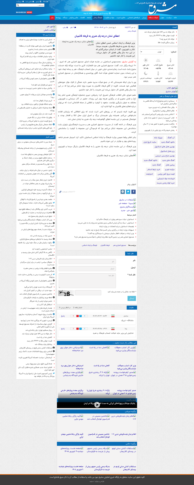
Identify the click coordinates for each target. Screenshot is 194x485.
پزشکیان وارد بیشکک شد (43, 344)
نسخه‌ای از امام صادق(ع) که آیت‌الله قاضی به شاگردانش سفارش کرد (160, 102)
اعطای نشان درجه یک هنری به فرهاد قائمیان (97, 36)
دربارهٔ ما (19, 2)
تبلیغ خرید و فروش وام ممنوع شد (40, 216)
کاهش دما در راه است (101, 365)
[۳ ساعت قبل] (70, 354)
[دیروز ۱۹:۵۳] (70, 379)
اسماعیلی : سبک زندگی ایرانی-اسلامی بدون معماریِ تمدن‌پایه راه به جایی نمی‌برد (106, 223)
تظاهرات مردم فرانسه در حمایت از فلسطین (37, 212)
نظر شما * (131, 274)
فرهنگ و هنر (97, 17)
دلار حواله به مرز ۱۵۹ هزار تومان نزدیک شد (159, 32)
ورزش (144, 17)
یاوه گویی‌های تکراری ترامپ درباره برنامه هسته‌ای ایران (36, 129)
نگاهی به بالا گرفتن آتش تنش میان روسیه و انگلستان (37, 253)
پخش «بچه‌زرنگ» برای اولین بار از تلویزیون (159, 130)
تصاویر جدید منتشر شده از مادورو (40, 49)
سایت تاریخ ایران (150, 142)
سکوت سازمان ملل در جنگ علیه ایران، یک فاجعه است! (36, 244)
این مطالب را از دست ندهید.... (124, 342)
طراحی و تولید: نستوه (97, 481)
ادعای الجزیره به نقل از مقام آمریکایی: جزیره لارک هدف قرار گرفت (35, 74)
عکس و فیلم (74, 17)
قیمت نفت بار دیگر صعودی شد (41, 114)
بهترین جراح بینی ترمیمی (165, 155)
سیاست (169, 17)
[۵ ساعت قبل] (70, 455)
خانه (175, 17)
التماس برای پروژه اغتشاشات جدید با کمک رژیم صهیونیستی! (36, 352)
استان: (173, 51)
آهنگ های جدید (168, 160)
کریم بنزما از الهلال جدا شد (42, 100)
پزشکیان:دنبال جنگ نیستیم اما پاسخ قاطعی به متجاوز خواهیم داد (37, 64)
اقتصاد (82, 17)
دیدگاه (65, 17)
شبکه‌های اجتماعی (134, 17)
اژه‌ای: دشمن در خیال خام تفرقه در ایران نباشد (36, 170)
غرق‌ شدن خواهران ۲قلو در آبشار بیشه (38, 53)
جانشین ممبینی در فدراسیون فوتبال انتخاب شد (98, 436)
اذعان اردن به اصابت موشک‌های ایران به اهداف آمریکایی (36, 41)
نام (134, 260)
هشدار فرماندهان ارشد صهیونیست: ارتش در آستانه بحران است (37, 309)
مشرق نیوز (156, 7)
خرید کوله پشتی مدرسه (166, 183)
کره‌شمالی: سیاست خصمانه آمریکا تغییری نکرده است (36, 359)
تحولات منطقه (153, 17)
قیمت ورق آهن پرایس (166, 174)
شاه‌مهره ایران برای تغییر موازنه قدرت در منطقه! (35, 46)
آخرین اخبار (50, 137)
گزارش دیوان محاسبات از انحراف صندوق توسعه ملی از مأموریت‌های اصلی (36, 325)
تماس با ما (29, 2)
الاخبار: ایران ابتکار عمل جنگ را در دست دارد (36, 180)
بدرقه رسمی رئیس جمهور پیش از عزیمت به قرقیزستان (97, 468)
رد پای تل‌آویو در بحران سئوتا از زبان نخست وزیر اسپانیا (36, 194)
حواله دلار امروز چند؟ (167, 39)
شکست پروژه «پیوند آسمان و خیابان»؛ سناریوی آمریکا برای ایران (36, 315)
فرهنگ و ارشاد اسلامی (89, 245)
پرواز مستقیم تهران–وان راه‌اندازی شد (38, 330)
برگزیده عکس (131, 443)
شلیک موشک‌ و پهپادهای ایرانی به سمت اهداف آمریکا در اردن (109, 403)
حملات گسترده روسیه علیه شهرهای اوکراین (36, 189)
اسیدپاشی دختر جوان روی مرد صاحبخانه (72, 367)
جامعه (89, 17)
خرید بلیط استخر (153, 169)
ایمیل (133, 267)
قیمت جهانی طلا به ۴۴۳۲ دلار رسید (161, 35)
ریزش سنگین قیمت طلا (166, 42)
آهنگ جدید (156, 164)
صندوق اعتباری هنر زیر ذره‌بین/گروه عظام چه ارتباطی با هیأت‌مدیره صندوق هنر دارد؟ (104, 237)
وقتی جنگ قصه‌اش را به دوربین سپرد (161, 107)
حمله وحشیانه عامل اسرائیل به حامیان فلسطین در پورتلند (35, 109)
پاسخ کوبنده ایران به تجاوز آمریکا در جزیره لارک (35, 121)
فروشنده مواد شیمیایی (166, 178)
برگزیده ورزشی (130, 411)
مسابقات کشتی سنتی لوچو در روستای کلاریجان (124, 468)
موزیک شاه (158, 137)
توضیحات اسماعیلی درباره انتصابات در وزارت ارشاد (116, 226)
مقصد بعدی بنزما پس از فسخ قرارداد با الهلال (36, 199)
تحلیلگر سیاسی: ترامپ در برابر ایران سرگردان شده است (37, 263)
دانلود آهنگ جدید (168, 142)
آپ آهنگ (171, 137)
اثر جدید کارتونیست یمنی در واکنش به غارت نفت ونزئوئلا (36, 276)
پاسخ (63, 316)
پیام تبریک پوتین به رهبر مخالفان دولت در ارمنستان (38, 185)
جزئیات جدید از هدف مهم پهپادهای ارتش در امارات (37, 231)
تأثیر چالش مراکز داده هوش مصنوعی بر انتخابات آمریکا (36, 175)
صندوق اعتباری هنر (119, 245)
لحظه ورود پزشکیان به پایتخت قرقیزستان (37, 297)
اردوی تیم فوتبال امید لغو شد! (41, 84)
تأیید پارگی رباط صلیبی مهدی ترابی (72, 436)
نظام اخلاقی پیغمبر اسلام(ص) (163, 110)
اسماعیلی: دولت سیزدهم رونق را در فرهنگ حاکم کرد (115, 219)
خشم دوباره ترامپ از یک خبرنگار (41, 301)
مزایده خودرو (170, 169)
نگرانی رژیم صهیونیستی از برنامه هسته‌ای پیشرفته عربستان (36, 149)
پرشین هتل (170, 164)
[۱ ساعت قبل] (123, 354)
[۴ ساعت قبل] (96, 379)
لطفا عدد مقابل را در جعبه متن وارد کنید (122, 292)
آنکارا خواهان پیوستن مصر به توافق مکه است (36, 154)
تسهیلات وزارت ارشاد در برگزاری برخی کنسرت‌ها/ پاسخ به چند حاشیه (110, 230)
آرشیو (37, 2)
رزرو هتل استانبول (167, 151)
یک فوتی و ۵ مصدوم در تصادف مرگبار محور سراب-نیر (38, 165)
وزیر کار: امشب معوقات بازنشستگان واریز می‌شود (126, 367)
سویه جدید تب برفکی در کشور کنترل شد (38, 290)
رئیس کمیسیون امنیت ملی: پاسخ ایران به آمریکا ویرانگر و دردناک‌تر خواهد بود (36, 375)
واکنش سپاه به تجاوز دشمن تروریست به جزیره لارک (36, 89)
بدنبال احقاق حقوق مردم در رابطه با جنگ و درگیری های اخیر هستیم (38, 159)
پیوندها (58, 17)
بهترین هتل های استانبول (165, 146)
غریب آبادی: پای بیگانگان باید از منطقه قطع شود (35, 209)
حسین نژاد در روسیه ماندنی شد (41, 235)
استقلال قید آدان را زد (44, 304)
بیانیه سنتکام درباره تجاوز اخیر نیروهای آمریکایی (35, 69)
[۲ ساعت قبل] (96, 354)
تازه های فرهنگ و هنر (168, 96)
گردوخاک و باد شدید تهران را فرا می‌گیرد (38, 287)
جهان (162, 17)
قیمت (174, 27)
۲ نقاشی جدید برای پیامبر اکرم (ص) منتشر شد (158, 114)
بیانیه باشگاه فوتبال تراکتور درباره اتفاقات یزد (36, 104)
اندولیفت (149, 174)
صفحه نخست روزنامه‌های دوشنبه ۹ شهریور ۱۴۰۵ (71, 468)
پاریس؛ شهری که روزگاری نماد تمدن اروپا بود (36, 320)
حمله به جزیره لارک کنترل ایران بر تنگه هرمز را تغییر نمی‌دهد (37, 224)
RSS (44, 2)
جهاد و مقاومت (109, 17)
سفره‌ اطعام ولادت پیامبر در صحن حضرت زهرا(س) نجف (38, 269)
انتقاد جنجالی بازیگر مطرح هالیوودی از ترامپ (36, 124)
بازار (52, 17)
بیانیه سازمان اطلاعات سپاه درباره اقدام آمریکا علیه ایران (37, 58)
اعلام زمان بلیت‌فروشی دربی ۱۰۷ (124, 434)
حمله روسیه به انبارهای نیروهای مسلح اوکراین (36, 239)
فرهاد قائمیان (105, 245)
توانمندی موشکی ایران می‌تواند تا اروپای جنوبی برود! (37, 96)
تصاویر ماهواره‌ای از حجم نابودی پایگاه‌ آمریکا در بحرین (36, 80)
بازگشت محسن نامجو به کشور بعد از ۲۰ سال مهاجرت (160, 125)
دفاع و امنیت (121, 17)
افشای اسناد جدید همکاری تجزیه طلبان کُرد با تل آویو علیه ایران (36, 368)
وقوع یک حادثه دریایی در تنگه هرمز (39, 117)
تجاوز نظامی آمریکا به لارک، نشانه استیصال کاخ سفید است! (36, 204)
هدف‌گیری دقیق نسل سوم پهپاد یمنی (39, 363)
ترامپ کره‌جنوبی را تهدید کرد (42, 249)
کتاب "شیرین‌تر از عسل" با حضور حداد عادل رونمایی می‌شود (160, 119)
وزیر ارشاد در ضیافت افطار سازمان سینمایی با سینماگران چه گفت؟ (111, 233)
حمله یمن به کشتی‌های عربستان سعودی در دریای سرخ (35, 143)
